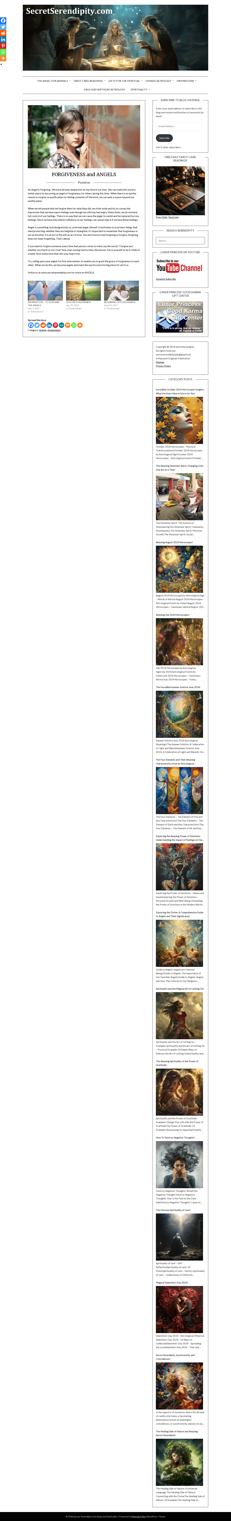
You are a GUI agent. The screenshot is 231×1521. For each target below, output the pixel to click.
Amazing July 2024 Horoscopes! (173, 614)
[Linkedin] (49, 325)
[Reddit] (43, 325)
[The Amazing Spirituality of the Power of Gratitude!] (179, 1092)
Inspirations (185, 80)
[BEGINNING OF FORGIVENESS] (121, 291)
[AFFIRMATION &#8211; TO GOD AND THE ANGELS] (45, 291)
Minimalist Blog (138, 1516)
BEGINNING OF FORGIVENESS (119, 302)
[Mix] (67, 325)
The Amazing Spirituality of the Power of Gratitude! (177, 1063)
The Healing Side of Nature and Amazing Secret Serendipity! (177, 1433)
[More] (80, 325)
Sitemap (160, 362)
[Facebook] (31, 325)
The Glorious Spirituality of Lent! (173, 1210)
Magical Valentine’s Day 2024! (172, 1282)
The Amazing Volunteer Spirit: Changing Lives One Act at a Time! (180, 467)
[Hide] (1, 64)
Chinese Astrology (158, 80)
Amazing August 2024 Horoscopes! (174, 542)
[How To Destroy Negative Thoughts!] (179, 1164)
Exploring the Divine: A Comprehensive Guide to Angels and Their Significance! (179, 914)
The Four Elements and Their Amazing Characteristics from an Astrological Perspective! (175, 761)
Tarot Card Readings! (88, 80)
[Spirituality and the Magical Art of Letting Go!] (179, 1015)
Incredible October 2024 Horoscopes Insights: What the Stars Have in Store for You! (180, 391)
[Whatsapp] (74, 325)
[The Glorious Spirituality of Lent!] (179, 1237)
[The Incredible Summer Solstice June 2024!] (179, 714)
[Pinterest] (55, 325)
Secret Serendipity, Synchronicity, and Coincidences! (175, 1357)
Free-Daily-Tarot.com (167, 217)
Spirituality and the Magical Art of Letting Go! (180, 988)
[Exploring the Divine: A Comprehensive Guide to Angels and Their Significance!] (179, 943)
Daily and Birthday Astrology (104, 89)
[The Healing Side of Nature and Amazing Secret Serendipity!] (179, 1462)
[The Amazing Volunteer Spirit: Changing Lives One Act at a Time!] (179, 496)
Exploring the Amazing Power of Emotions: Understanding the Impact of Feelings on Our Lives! (179, 838)
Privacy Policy (163, 366)
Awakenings (54, 330)
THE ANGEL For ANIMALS (52, 80)
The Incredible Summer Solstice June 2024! (178, 687)
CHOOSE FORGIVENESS (78, 302)
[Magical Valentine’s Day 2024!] (179, 1309)
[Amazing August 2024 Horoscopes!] (179, 569)
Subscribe (164, 138)
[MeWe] (61, 325)
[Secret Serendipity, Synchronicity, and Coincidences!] (179, 1386)
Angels (43, 330)
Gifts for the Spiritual (124, 80)
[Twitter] (37, 325)
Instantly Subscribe (166, 279)
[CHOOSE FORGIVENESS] (83, 291)
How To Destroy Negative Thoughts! (175, 1137)
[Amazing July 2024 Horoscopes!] (179, 641)
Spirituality (139, 89)
